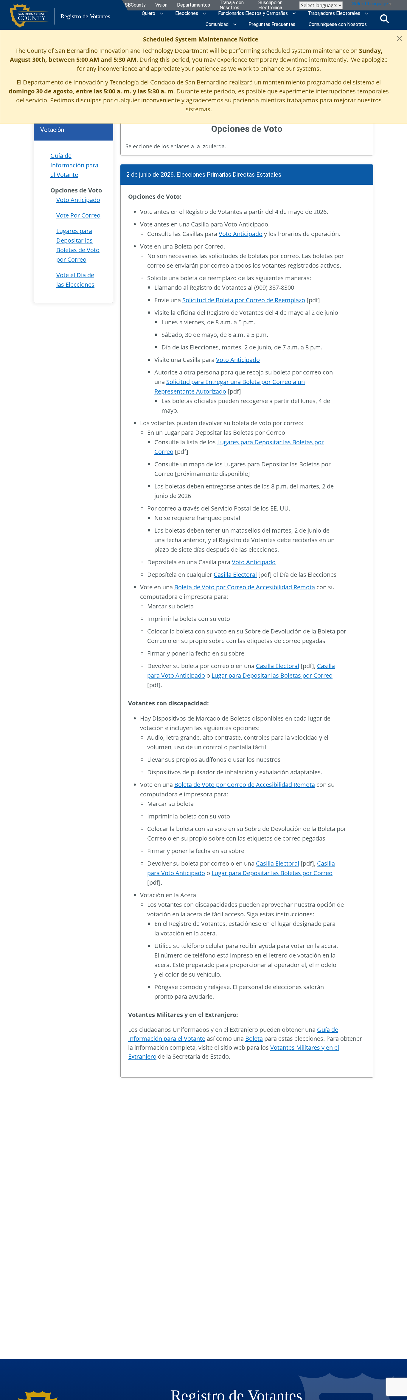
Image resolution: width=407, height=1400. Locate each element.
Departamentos (193, 5)
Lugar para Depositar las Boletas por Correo (272, 675)
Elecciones (186, 13)
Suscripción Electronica (270, 5)
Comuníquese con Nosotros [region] (338, 24)
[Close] (399, 38)
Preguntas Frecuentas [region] (271, 24)
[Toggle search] (384, 18)
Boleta (254, 1038)
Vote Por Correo (78, 215)
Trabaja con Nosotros (232, 5)
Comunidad (217, 24)
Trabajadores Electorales (334, 13)
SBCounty (135, 5)
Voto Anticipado (240, 234)
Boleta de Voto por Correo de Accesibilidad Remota (244, 587)
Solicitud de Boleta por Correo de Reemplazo (243, 300)
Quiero (148, 13)
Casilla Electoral (235, 575)
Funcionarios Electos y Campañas (253, 13)
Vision (161, 5)
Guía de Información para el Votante (74, 165)
